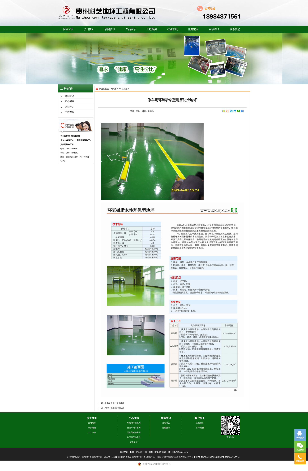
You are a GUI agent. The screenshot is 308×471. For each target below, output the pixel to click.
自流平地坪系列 (134, 428)
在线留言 (200, 423)
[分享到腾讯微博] (231, 111)
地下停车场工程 (134, 437)
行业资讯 (166, 428)
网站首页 (68, 29)
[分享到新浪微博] (227, 111)
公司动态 (166, 423)
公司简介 (89, 29)
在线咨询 (214, 29)
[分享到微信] (238, 111)
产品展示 (131, 29)
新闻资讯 (110, 29)
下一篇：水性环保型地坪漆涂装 (110, 408)
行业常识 (172, 29)
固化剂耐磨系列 (134, 432)
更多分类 (134, 442)
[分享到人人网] (235, 111)
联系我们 (235, 29)
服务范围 (193, 29)
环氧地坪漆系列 (134, 423)
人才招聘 (92, 432)
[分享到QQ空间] (223, 111)
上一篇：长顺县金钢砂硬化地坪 (110, 403)
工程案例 (151, 29)
